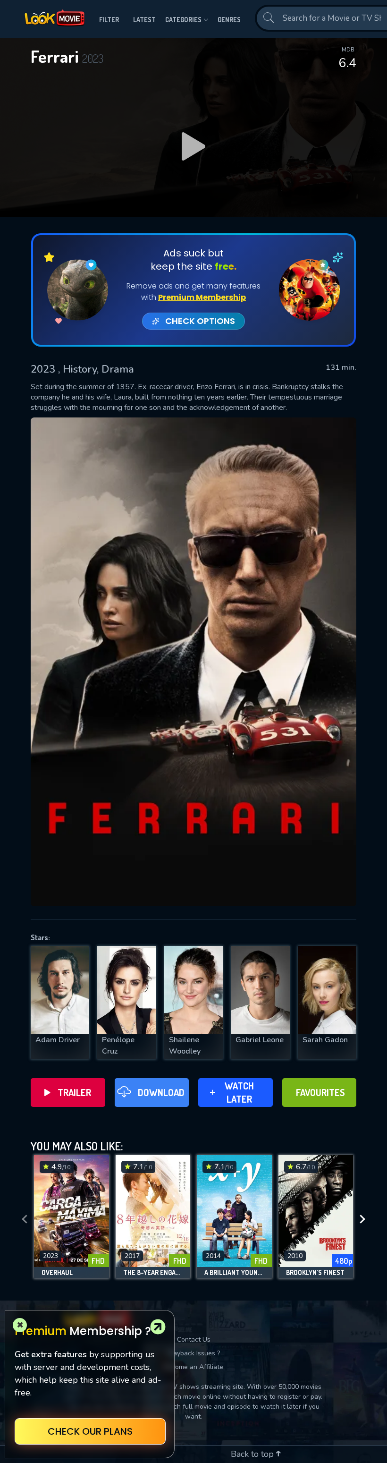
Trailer (74, 1092)
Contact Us (193, 1339)
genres (229, 20)
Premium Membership (202, 297)
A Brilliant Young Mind (234, 1272)
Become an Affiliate (193, 1366)
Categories (183, 20)
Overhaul (57, 1272)
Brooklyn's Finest (315, 1272)
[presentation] (24, 1219)
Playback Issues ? (194, 1353)
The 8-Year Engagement (153, 1272)
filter (109, 20)
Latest (144, 20)
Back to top (253, 1454)
